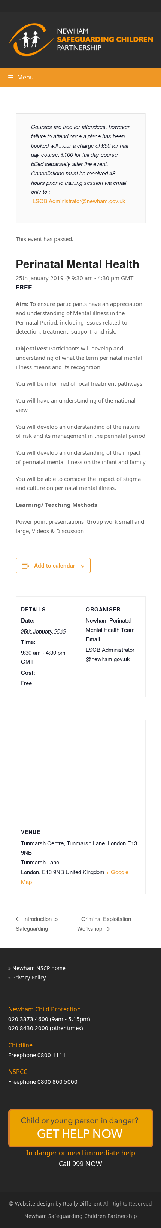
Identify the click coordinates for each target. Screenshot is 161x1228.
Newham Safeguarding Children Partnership (80, 1215)
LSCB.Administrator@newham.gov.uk (79, 201)
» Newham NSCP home (37, 968)
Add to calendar (54, 565)
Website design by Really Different (58, 1203)
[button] (21, 77)
